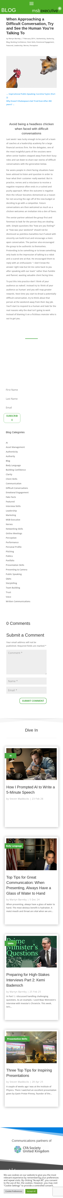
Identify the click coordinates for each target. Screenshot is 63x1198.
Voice (8, 596)
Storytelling (11, 583)
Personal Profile (14, 546)
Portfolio (10, 560)
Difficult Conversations (17, 488)
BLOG (8, 10)
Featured (9, 45)
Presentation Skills (15, 565)
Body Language (13, 465)
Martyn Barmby (15, 38)
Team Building (13, 587)
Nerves (26, 45)
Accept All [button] (31, 1191)
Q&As (8, 578)
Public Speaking (14, 574)
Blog (8, 42)
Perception (34, 45)
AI (7, 442)
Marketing (11, 515)
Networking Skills (14, 528)
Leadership (18, 45)
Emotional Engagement (45, 42)
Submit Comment (33, 700)
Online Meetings (14, 533)
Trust (8, 592)
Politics (9, 556)
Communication (13, 483)
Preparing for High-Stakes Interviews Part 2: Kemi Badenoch (28, 980)
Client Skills (31, 42)
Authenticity (41, 38)
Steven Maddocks (19, 798)
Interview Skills (13, 506)
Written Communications (18, 601)
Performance (12, 542)
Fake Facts (11, 497)
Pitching (10, 551)
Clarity (9, 474)
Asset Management (15, 447)
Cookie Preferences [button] (13, 1191)
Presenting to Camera (16, 569)
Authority (50, 38)
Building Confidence (18, 42)
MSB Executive (13, 519)
